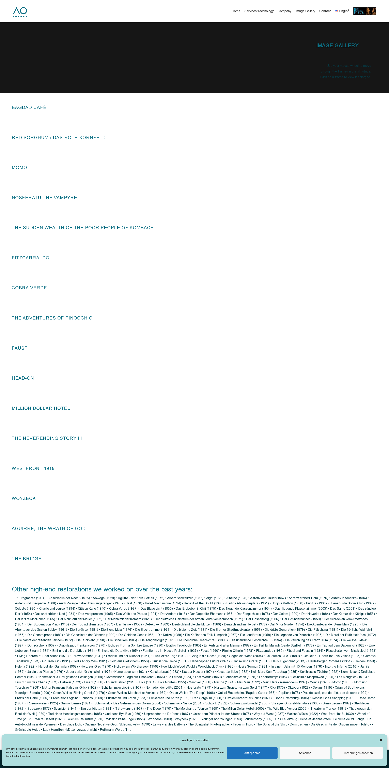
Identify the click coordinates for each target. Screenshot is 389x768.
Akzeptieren (252, 753)
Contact (325, 11)
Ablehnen (305, 753)
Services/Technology (259, 11)
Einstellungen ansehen (358, 753)
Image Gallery (305, 11)
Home (236, 11)
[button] (381, 740)
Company (284, 11)
